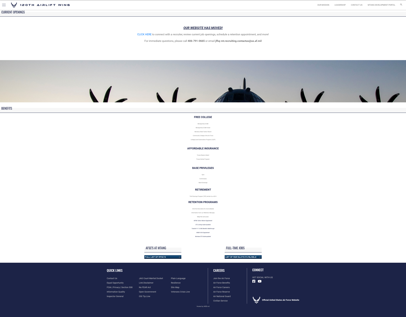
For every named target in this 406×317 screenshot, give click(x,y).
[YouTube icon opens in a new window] (259, 281)
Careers (219, 270)
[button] (3, 5)
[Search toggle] (401, 5)
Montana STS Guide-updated (203, 236)
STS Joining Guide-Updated (203, 224)
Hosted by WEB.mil (203, 306)
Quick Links (115, 270)
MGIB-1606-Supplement (203, 232)
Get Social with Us (262, 277)
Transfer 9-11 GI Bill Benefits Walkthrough (203, 228)
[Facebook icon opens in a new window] (253, 281)
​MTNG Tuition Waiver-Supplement (203, 220)
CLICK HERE (144, 34)
